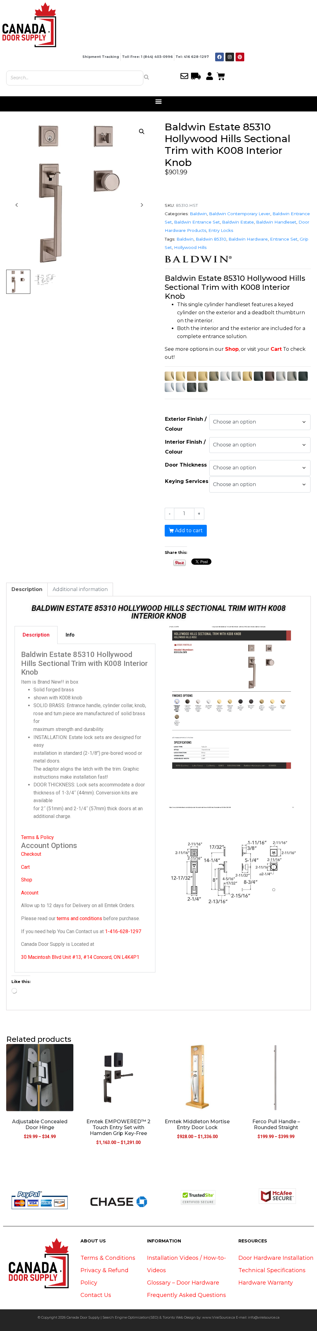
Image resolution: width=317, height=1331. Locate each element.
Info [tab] (70, 635)
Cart (276, 349)
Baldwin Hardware (248, 239)
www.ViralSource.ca (218, 1317)
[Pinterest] (240, 57)
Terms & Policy (37, 837)
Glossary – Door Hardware (183, 1282)
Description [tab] (26, 589)
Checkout (31, 854)
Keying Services (186, 481)
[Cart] (221, 75)
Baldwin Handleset (276, 222)
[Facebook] (219, 57)
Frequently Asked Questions (186, 1295)
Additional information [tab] (80, 589)
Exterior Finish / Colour (185, 424)
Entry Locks (220, 230)
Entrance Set (283, 239)
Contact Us (95, 1295)
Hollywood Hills (190, 247)
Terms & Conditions (107, 1258)
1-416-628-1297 (123, 931)
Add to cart (189, 530)
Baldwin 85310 (211, 239)
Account (29, 893)
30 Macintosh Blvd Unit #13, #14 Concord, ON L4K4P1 (80, 957)
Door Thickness (186, 465)
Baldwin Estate (238, 222)
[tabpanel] (85, 808)
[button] (159, 101)
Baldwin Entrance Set (197, 222)
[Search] (146, 77)
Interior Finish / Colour (185, 447)
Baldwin (198, 213)
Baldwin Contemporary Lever (239, 213)
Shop (232, 349)
